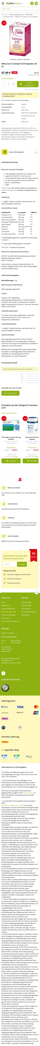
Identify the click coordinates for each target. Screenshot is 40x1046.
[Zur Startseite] (13, 3)
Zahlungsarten (26, 609)
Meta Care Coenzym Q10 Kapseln (26, 17)
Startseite (4, 14)
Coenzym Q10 (8, 17)
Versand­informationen (29, 612)
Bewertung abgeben (10, 393)
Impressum (5, 618)
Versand (36, 89)
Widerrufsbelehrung (8, 609)
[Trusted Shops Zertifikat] (5, 688)
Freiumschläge (26, 605)
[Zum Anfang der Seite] (37, 592)
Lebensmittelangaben (10, 275)
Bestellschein (25, 615)
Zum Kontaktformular (9, 637)
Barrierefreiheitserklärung (10, 621)
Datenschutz (5, 605)
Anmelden (22, 564)
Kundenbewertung (9, 362)
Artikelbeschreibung (9, 162)
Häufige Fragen (26, 602)
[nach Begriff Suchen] (3, 9)
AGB (2, 602)
